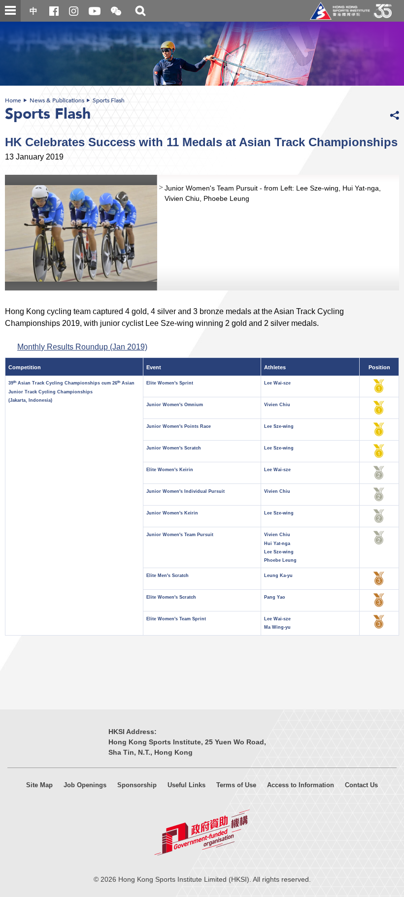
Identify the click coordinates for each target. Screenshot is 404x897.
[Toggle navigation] (10, 11)
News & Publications (57, 100)
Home (13, 100)
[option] (202, 232)
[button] (116, 11)
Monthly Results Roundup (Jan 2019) (82, 346)
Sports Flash (109, 100)
